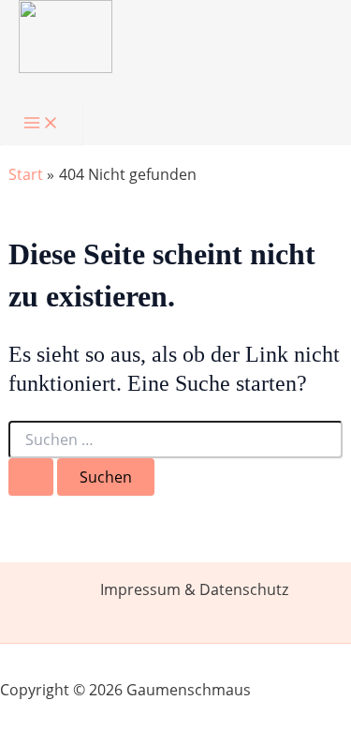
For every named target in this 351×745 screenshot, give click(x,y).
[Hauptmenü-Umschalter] (41, 123)
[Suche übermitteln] (30, 477)
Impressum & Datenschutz (194, 589)
